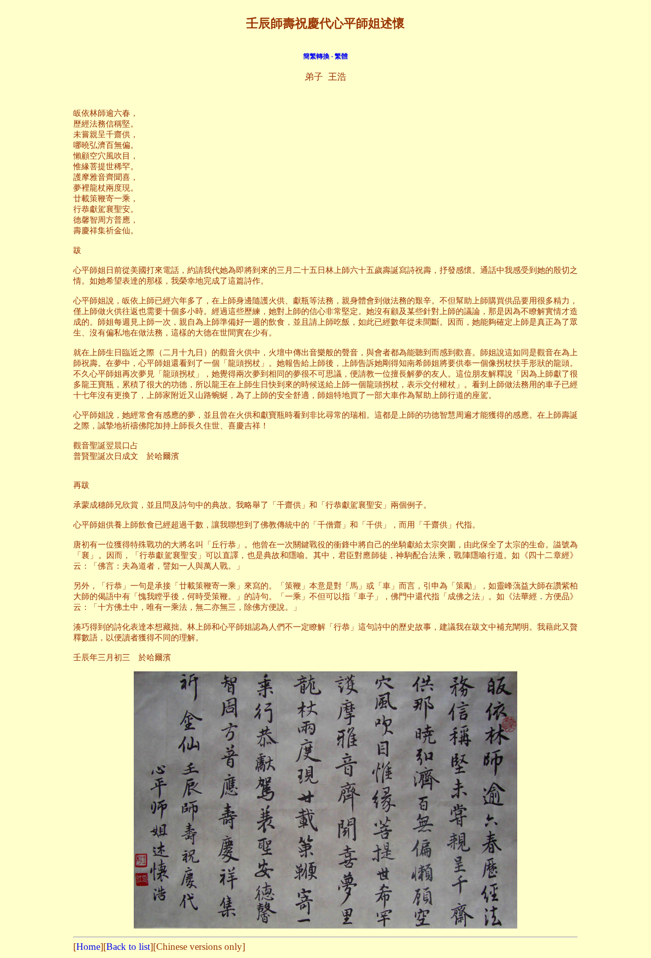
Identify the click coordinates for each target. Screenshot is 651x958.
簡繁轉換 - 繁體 (325, 56)
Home (88, 946)
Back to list (128, 946)
